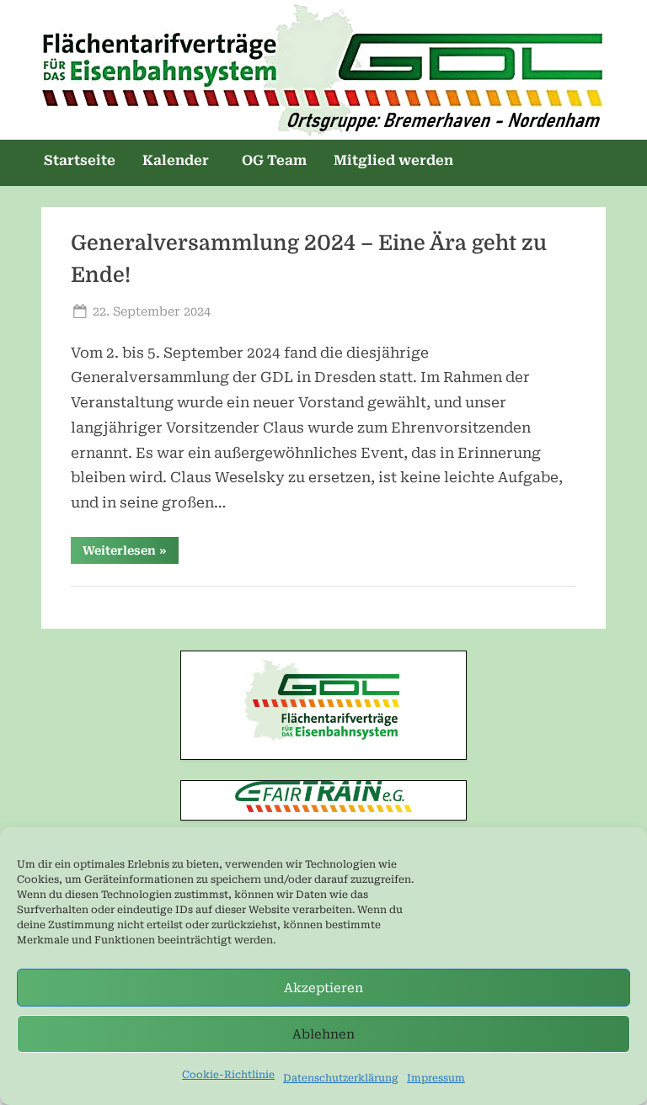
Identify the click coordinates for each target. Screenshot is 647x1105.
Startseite (79, 160)
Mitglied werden (393, 160)
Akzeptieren (323, 988)
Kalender (175, 160)
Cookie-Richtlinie (228, 1075)
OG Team (274, 160)
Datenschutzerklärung (340, 1078)
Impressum (436, 1078)
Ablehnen (323, 1034)
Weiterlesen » (131, 553)
